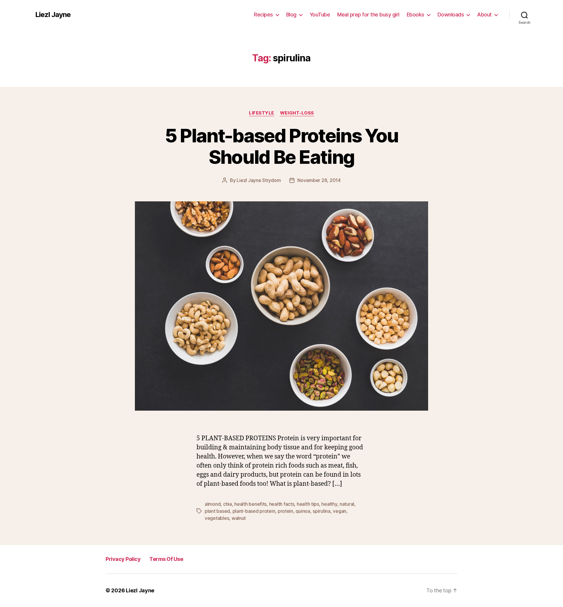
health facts (281, 504)
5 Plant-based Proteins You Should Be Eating (281, 146)
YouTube (320, 14)
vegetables (217, 518)
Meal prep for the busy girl (368, 14)
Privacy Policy (123, 559)
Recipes (263, 14)
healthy (329, 504)
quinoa (303, 511)
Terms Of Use (166, 559)
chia (227, 504)
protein (285, 511)
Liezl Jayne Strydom (259, 180)
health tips (308, 504)
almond (213, 504)
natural (347, 504)
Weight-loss (297, 113)
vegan (339, 511)
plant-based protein (254, 511)
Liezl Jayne (53, 14)
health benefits (250, 504)
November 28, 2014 (318, 180)
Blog (291, 14)
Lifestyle (261, 113)
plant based (217, 511)
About (484, 14)
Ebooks (415, 14)
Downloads (450, 14)
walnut (239, 518)
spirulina (321, 511)
